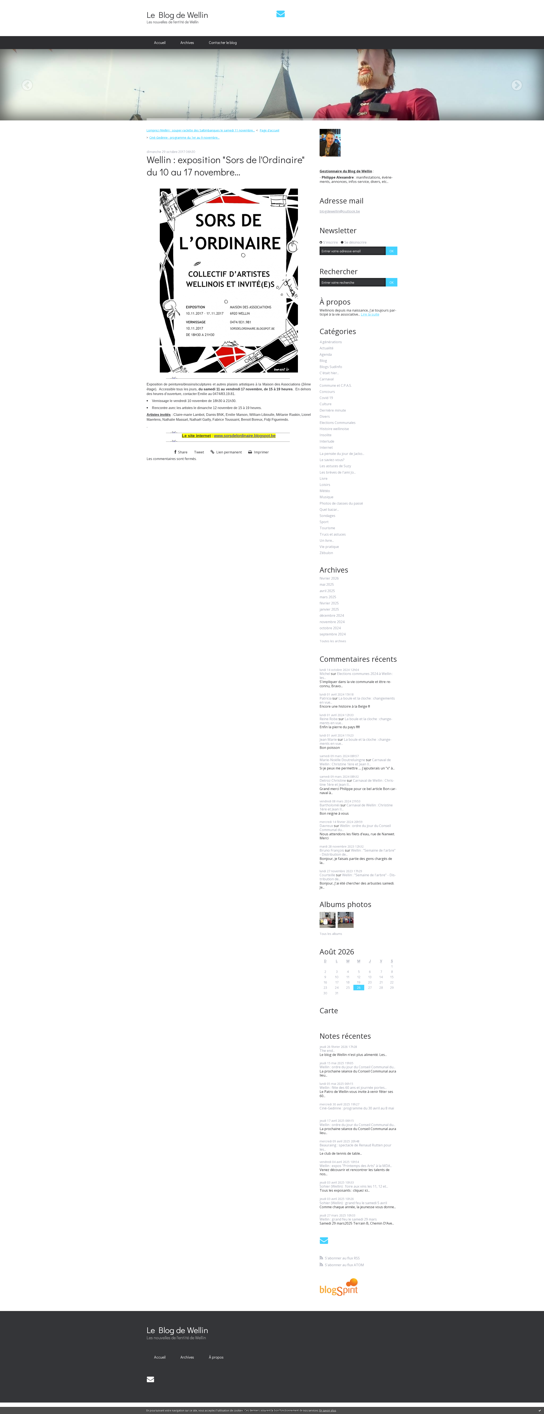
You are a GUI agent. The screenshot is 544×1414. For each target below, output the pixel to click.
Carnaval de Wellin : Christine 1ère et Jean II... (355, 762)
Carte (329, 1010)
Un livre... (327, 541)
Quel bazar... (329, 510)
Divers (325, 417)
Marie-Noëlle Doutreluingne (342, 760)
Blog (323, 361)
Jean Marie (328, 739)
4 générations (331, 342)
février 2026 (329, 578)
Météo (325, 491)
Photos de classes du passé (341, 503)
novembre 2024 (332, 622)
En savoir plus (327, 1410)
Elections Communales (338, 423)
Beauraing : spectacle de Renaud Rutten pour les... (355, 1147)
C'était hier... (329, 373)
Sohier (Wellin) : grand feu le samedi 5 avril (353, 1203)
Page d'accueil (269, 130)
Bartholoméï (330, 805)
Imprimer (261, 452)
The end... (327, 1050)
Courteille (327, 875)
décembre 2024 (332, 616)
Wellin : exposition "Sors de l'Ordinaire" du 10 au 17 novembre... (226, 165)
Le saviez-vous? (332, 460)
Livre (323, 479)
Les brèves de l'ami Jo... (338, 472)
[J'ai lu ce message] (539, 1410)
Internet (326, 448)
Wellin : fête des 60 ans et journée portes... (353, 1087)
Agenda (326, 355)
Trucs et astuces (333, 534)
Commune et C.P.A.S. (336, 386)
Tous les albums (331, 934)
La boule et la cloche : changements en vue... (357, 700)
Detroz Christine (333, 780)
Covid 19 (326, 398)
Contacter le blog (223, 42)
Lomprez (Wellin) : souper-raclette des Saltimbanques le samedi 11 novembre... (200, 130)
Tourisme (327, 528)
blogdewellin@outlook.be (340, 211)
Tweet (199, 452)
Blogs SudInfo (331, 367)
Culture (326, 404)
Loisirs (325, 485)
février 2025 (329, 603)
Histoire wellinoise (334, 429)
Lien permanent (228, 452)
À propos (216, 1357)
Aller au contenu (15, 3)
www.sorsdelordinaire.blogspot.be (245, 435)
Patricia (326, 698)
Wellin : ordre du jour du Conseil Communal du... (355, 827)
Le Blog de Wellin (177, 14)
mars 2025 (328, 597)
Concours (327, 392)
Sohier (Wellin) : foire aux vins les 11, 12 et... (354, 1186)
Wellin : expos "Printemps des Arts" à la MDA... (356, 1165)
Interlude (327, 441)
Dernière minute (333, 410)
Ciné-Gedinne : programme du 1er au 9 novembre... (184, 137)
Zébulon (326, 553)
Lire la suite (370, 314)
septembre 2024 (333, 634)
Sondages (327, 516)
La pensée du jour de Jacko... (342, 454)
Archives (187, 42)
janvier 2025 (329, 609)
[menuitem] (160, 42)
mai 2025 (327, 585)
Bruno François (332, 850)
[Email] (280, 14)
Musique (326, 497)
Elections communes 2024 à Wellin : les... (356, 675)
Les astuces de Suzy (335, 466)
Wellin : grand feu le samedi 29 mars (348, 1219)
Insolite (326, 435)
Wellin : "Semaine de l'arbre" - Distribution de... (357, 852)
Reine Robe (329, 719)
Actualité (326, 348)
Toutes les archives (333, 641)
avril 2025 (327, 591)
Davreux (326, 825)
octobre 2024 (330, 628)
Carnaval (327, 379)
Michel (325, 673)
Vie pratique (329, 547)
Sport (324, 522)
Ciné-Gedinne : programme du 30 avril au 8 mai (357, 1108)
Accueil (160, 42)
